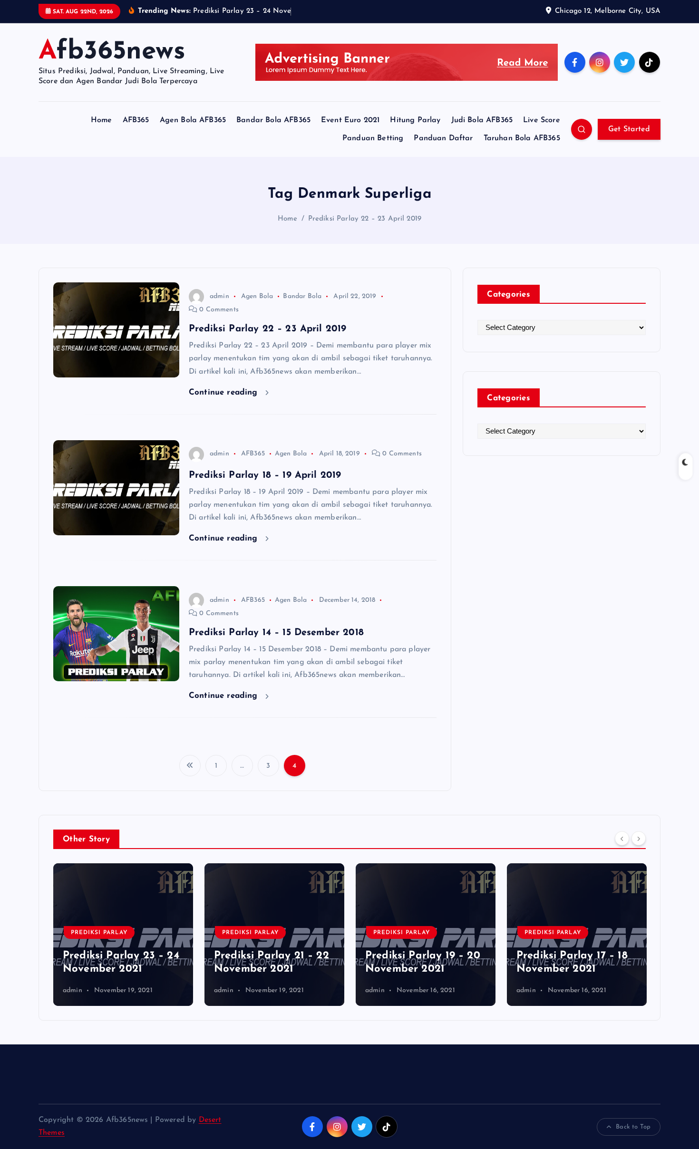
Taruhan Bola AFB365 (522, 138)
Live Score (541, 120)
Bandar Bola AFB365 (273, 120)
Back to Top (633, 1127)
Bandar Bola (302, 296)
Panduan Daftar (443, 138)
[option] (123, 934)
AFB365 (136, 120)
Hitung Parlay (415, 120)
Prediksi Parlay (99, 933)
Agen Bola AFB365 (193, 120)
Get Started (629, 129)
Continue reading (225, 392)
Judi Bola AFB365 (482, 120)
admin (219, 296)
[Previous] (622, 838)
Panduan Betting (372, 138)
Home (101, 120)
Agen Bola (257, 296)
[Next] (638, 838)
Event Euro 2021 (350, 120)
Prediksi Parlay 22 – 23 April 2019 (364, 218)
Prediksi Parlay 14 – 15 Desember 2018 (276, 632)
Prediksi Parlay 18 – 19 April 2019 (265, 475)
